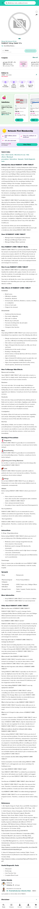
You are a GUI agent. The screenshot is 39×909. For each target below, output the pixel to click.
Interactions (13, 159)
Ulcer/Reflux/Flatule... (9, 46)
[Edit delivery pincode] (36, 75)
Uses (3, 154)
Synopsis (20, 159)
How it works (10, 154)
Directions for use (20, 154)
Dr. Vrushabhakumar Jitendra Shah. (19, 891)
